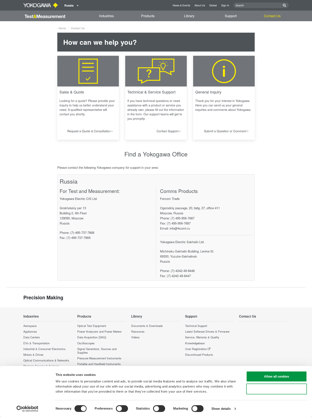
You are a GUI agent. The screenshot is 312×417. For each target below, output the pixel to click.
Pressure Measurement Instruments (99, 358)
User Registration (196, 349)
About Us (199, 5)
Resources (138, 331)
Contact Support (168, 131)
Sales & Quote (71, 92)
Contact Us (272, 15)
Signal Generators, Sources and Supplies (97, 350)
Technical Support (196, 326)
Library (189, 15)
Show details (221, 408)
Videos (135, 337)
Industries (106, 15)
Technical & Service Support (151, 92)
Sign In (225, 5)
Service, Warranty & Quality (202, 337)
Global (213, 5)
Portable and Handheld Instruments (99, 364)
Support (231, 15)
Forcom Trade (170, 198)
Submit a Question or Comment (225, 131)
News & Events (181, 5)
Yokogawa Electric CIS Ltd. (78, 198)
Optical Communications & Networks (46, 360)
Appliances (30, 331)
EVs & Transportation (36, 343)
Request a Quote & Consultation (89, 131)
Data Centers (31, 337)
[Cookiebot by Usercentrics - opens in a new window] (27, 409)
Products (148, 15)
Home (62, 28)
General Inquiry (208, 92)
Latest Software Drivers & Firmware (207, 331)
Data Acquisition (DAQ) (91, 337)
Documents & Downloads (147, 326)
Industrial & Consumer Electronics (44, 349)
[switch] (122, 408)
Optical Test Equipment (91, 326)
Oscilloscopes (86, 343)
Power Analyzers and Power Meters (99, 331)
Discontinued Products (199, 355)
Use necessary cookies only (276, 389)
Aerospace (30, 326)
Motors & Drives (33, 355)
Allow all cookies (276, 376)
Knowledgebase (195, 343)
